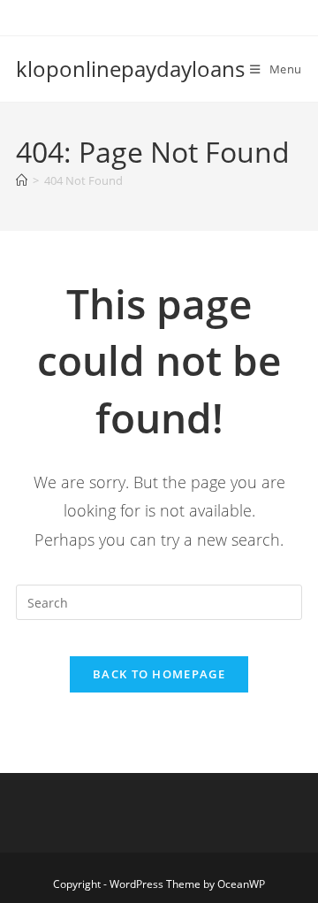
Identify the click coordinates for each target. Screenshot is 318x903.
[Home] (21, 180)
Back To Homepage (159, 674)
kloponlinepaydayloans (130, 68)
